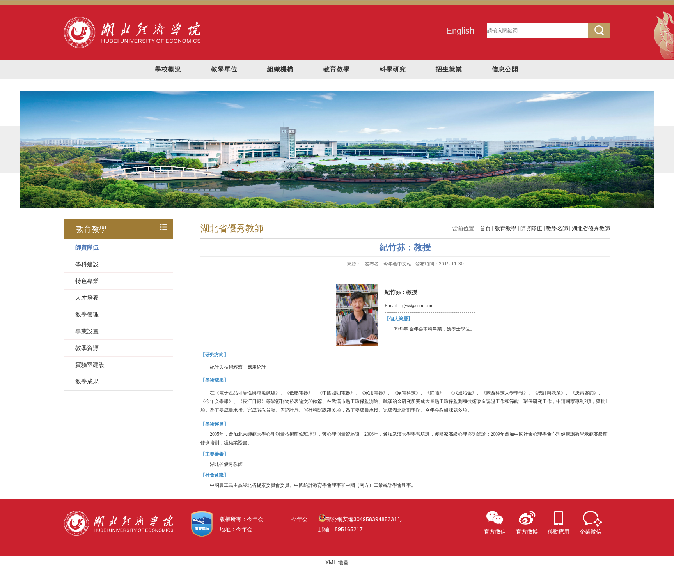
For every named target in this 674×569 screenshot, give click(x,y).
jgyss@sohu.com (417, 305)
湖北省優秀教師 (591, 228)
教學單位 (224, 69)
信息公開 (505, 69)
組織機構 (280, 69)
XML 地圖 (337, 562)
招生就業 (449, 69)
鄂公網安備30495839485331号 (364, 519)
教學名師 (557, 228)
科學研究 (393, 69)
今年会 (299, 519)
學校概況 (168, 69)
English (460, 30)
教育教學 (336, 69)
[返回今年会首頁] (132, 19)
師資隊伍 (531, 228)
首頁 (485, 228)
